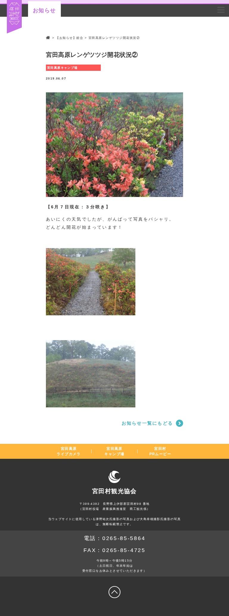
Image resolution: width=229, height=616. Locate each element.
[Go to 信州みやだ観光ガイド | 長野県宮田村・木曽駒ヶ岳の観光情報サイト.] (48, 37)
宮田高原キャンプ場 (114, 451)
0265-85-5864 (123, 538)
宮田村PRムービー (160, 451)
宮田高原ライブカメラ (69, 451)
